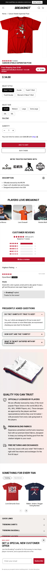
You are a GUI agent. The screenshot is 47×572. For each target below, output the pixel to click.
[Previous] (20, 510)
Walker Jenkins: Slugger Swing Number (34, 504)
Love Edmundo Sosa (12, 504)
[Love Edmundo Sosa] (13, 492)
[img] (7, 274)
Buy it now (23, 151)
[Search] (39, 8)
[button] (3, 8)
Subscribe (39, 561)
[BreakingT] (23, 8)
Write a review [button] (23, 259)
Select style (7, 86)
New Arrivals (18, 478)
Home (4, 14)
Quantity (6, 126)
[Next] (26, 510)
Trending (7, 478)
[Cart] (43, 8)
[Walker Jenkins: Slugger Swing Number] (35, 492)
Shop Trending (37, 2)
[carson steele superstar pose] (20, 35)
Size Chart (5, 118)
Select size (6, 105)
